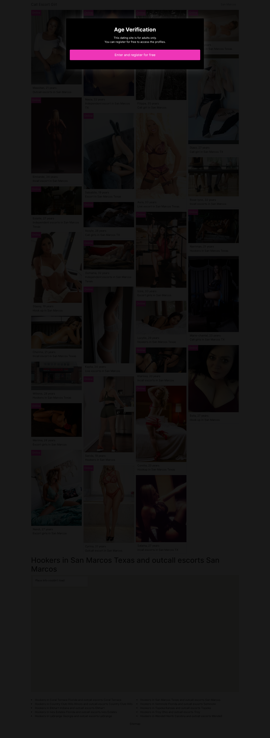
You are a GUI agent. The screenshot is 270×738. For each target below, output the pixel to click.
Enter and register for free (135, 55)
